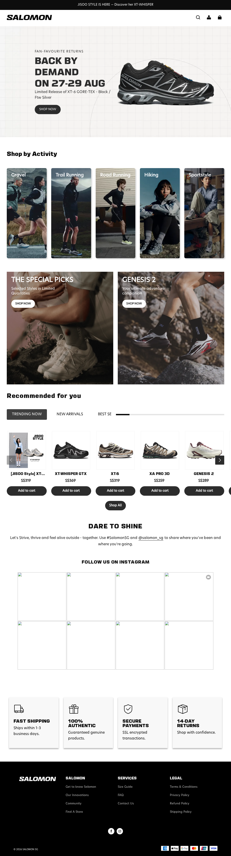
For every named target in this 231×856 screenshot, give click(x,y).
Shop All (115, 505)
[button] (198, 17)
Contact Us (126, 803)
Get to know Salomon (81, 786)
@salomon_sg (151, 538)
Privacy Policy (179, 795)
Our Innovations (77, 795)
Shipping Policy (181, 811)
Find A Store (74, 811)
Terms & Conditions (183, 786)
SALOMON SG (30, 849)
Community (73, 803)
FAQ (121, 795)
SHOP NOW (47, 109)
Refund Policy (179, 803)
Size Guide (125, 786)
